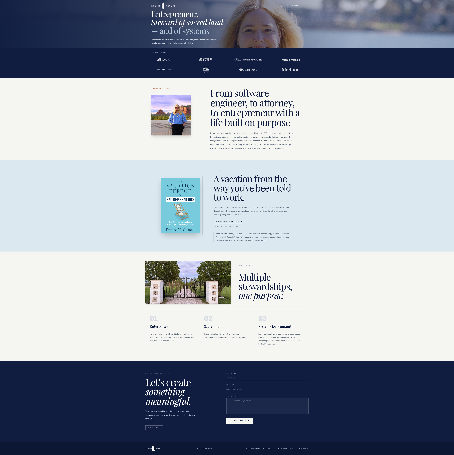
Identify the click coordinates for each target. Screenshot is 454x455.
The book (264, 6)
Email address (233, 385)
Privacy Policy (303, 448)
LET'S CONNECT (295, 6)
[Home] (164, 5)
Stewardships (277, 6)
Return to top (153, 427)
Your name (231, 373)
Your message (232, 396)
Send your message (238, 421)
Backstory (252, 6)
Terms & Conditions (285, 448)
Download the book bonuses (226, 221)
